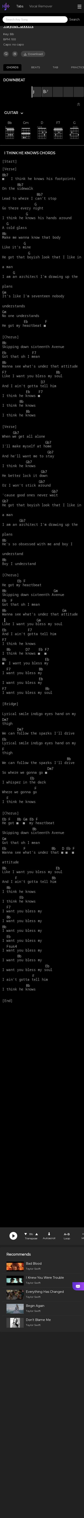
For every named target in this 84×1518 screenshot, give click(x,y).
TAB (55, 67)
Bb (31, 1234)
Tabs (19, 6)
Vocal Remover (40, 6)
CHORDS (12, 67)
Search (74, 19)
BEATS (35, 67)
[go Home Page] (6, 6)
